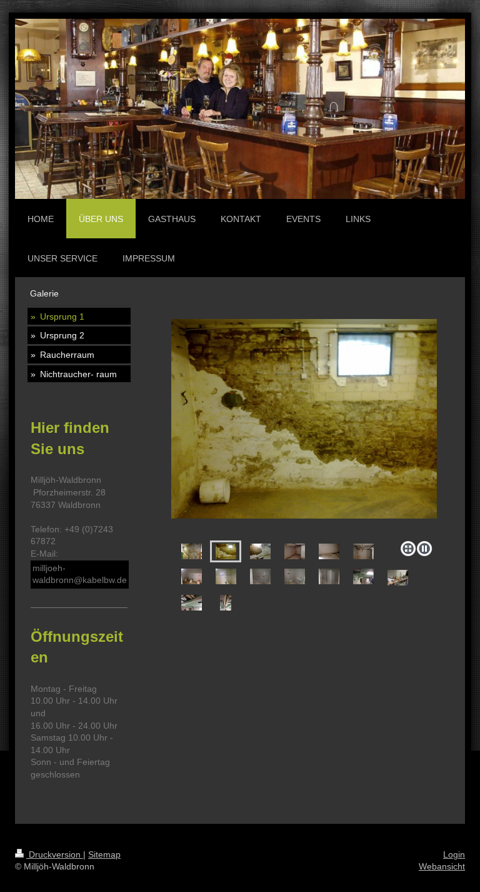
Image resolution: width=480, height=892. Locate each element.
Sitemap (104, 854)
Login (454, 854)
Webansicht (442, 866)
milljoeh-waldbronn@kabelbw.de (79, 574)
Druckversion (54, 854)
